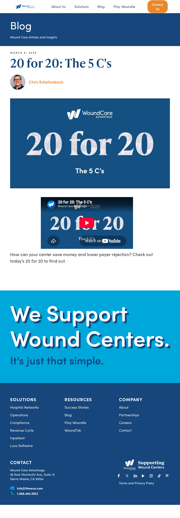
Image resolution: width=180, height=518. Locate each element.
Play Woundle (124, 6)
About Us (58, 6)
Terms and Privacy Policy (136, 483)
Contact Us (157, 6)
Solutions (81, 6)
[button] (81, 6)
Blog (101, 6)
